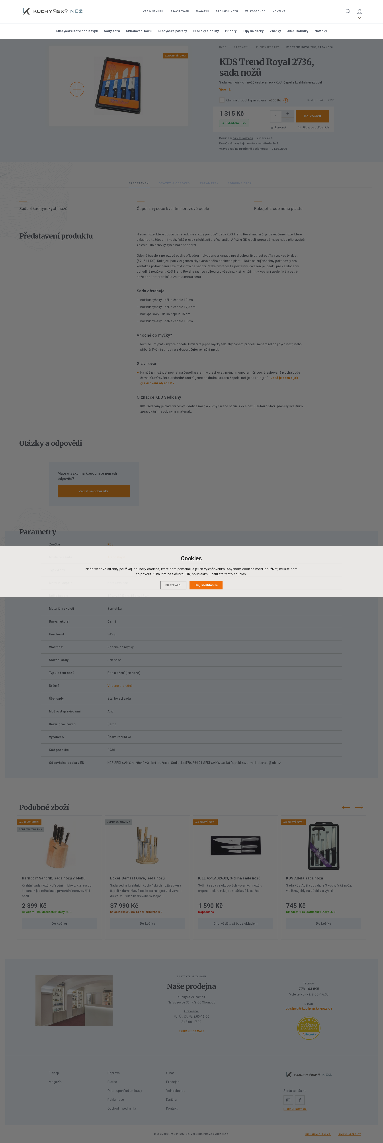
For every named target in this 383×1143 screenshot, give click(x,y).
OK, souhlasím (206, 585)
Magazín (202, 11)
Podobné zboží (240, 183)
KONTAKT (279, 11)
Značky (275, 31)
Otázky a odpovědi (175, 183)
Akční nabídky (298, 31)
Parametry (209, 183)
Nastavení (173, 585)
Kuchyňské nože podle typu (77, 31)
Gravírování (179, 11)
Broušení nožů (227, 11)
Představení (139, 183)
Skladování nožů (139, 31)
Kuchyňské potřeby (172, 31)
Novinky (321, 31)
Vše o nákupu (153, 11)
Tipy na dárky (253, 31)
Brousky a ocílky (206, 31)
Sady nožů (112, 31)
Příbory (230, 31)
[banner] (52, 11)
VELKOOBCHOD (255, 11)
